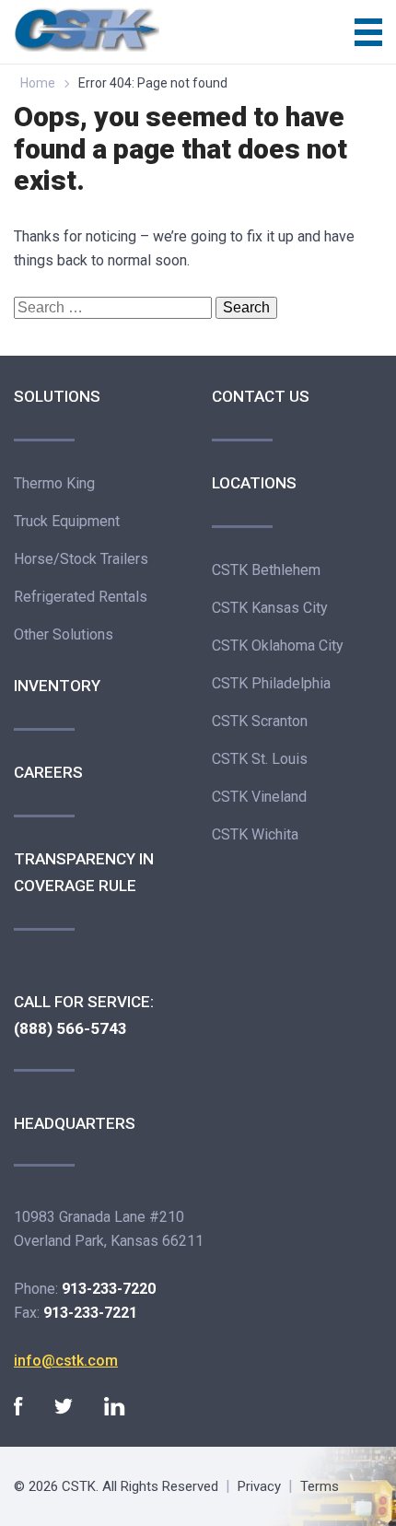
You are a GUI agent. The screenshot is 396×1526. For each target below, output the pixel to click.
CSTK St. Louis (260, 759)
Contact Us (260, 396)
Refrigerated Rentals (80, 596)
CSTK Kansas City (270, 607)
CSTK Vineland (259, 796)
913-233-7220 (109, 1288)
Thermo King (54, 483)
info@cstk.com (66, 1360)
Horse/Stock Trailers (81, 559)
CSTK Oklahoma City (278, 645)
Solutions (57, 396)
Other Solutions (63, 634)
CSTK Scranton (260, 721)
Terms (319, 1486)
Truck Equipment (67, 521)
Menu (368, 32)
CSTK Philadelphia (271, 683)
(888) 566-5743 (70, 1028)
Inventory (57, 685)
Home (37, 83)
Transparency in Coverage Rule (84, 872)
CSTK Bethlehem (266, 570)
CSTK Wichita (255, 834)
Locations (254, 483)
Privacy (259, 1486)
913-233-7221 (90, 1312)
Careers (48, 772)
